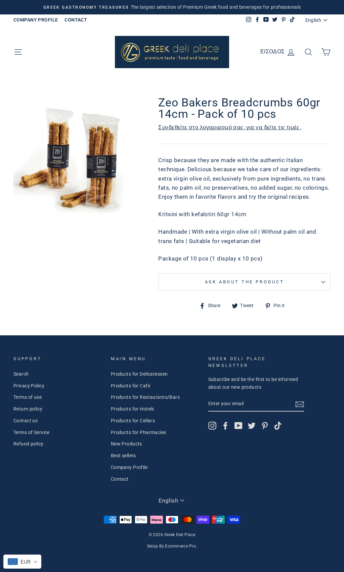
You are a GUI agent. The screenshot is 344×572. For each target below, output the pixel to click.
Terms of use (27, 397)
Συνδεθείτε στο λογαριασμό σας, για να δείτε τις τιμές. (229, 127)
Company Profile (129, 467)
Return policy (28, 409)
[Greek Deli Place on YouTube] (238, 426)
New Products (126, 444)
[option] (172, 7)
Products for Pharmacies (138, 432)
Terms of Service (31, 432)
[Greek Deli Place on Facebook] (225, 426)
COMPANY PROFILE (35, 20)
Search (21, 374)
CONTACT (75, 20)
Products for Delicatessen (139, 374)
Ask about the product (244, 281)
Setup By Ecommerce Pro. (172, 546)
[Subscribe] (299, 404)
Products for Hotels (132, 409)
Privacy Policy (28, 386)
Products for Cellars (133, 421)
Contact (120, 479)
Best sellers (123, 456)
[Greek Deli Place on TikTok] (278, 426)
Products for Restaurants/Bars (145, 397)
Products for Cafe (130, 386)
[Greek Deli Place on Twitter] (252, 426)
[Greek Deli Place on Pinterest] (265, 426)
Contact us (25, 421)
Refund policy (28, 444)
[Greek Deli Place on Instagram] (212, 426)
